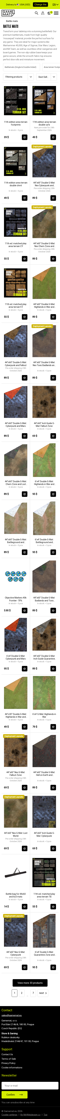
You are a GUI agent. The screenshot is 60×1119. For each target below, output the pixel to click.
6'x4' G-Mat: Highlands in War (44, 715)
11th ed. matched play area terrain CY (15, 244)
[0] (49, 13)
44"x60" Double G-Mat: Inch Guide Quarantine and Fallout (44, 657)
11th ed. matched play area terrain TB (44, 895)
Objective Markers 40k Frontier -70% (15, 599)
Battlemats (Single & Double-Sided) (17, 67)
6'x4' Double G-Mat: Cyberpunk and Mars (16, 657)
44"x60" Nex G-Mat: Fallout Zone (15, 773)
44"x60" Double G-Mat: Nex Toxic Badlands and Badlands (44, 363)
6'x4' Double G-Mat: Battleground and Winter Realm (44, 541)
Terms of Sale (9, 1058)
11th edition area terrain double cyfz (44, 123)
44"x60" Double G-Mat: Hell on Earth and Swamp (44, 773)
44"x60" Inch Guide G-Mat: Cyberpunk (44, 834)
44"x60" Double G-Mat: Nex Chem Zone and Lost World (44, 245)
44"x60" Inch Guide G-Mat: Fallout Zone (44, 424)
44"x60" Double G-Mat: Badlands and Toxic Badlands (44, 599)
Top (45, 1114)
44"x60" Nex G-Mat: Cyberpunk (15, 953)
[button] (55, 5)
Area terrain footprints (50, 67)
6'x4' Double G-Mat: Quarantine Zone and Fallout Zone (44, 953)
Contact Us (7, 1054)
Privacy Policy (8, 1063)
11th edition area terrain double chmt (15, 184)
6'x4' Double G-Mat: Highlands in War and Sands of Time (44, 483)
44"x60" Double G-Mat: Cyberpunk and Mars (16, 424)
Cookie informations (12, 1067)
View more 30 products (30, 982)
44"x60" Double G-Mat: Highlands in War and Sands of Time (44, 305)
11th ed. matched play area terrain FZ (15, 305)
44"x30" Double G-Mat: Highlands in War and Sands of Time (16, 715)
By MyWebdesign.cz (30, 1114)
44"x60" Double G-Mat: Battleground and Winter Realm (16, 541)
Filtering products (14, 77)
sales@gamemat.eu (12, 1015)
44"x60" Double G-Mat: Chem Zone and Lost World (16, 483)
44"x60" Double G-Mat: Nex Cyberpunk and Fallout (44, 184)
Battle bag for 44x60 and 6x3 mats (16, 895)
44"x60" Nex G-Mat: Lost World (15, 834)
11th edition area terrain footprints (15, 123)
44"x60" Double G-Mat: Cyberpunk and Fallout (16, 363)
